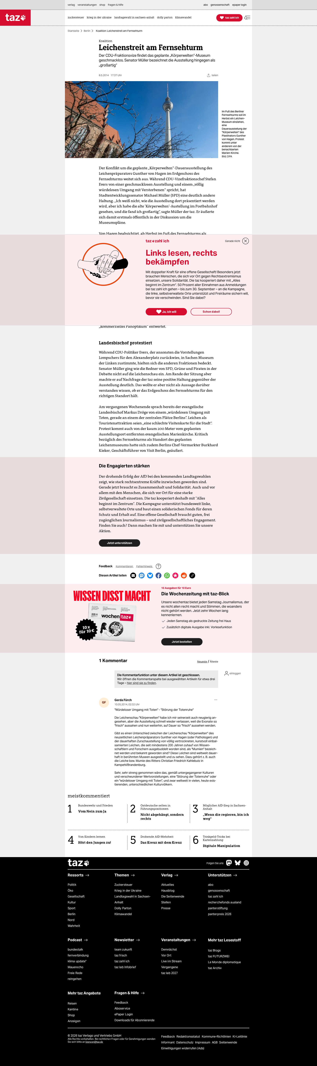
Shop (71, 1015)
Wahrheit (74, 926)
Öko (70, 891)
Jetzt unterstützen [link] (119, 543)
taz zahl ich (215, 896)
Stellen (166, 902)
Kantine (73, 1009)
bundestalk (75, 949)
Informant (168, 1042)
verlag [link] (71, 4)
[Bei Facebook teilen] (158, 575)
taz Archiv (215, 968)
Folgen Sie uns (215, 863)
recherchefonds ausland (224, 902)
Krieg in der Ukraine (127, 891)
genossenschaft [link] (220, 4)
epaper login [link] (239, 4)
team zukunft (123, 949)
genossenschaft (219, 891)
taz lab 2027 (169, 973)
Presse (166, 908)
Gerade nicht (232, 241)
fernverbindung (78, 955)
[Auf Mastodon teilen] (142, 575)
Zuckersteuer (123, 885)
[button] (247, 18)
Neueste (202, 661)
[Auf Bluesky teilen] (150, 575)
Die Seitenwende (172, 896)
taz (79, 863)
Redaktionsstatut (188, 1036)
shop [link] (102, 4)
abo (210, 885)
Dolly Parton (122, 908)
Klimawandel (123, 914)
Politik (72, 885)
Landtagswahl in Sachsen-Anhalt (132, 899)
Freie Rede (75, 973)
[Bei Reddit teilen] (184, 575)
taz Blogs (214, 950)
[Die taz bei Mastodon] (229, 864)
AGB (215, 1042)
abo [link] (205, 4)
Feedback (121, 1003)
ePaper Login (123, 1014)
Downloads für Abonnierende (134, 1020)
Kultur (72, 902)
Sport (71, 908)
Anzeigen (74, 1021)
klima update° (77, 961)
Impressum (203, 1042)
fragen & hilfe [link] (115, 4)
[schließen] (245, 241)
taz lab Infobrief (125, 967)
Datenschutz (185, 1042)
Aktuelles (167, 885)
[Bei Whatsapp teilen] (167, 575)
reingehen (74, 979)
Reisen (72, 1003)
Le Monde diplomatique (224, 962)
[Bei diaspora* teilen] (175, 575)
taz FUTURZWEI (218, 956)
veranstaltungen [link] (87, 4)
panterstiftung (218, 908)
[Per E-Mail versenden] (133, 575)
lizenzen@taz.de (94, 1041)
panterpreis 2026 (220, 914)
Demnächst (169, 949)
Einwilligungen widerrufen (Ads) (182, 1048)
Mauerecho (75, 967)
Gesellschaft (76, 896)
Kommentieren (125, 566)
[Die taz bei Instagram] (246, 864)
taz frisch (120, 955)
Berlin (87, 31)
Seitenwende (228, 1042)
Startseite (73, 31)
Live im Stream (171, 961)
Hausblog (167, 891)
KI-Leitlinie (240, 1036)
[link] (77, 18)
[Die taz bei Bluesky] (238, 864)
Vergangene (169, 967)
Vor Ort (166, 955)
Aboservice (122, 1008)
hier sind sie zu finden (141, 683)
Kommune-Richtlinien (217, 1036)
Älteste (214, 661)
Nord (71, 920)
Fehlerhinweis (144, 566)
